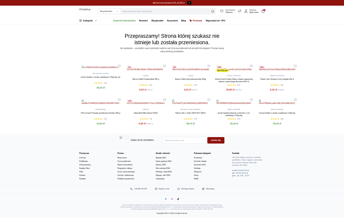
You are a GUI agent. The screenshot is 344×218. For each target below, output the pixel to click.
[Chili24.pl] (86, 11)
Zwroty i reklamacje (125, 175)
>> (189, 3)
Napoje (146, 109)
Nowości (143, 20)
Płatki (196, 179)
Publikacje (83, 161)
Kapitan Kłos (84, 168)
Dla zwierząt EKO (163, 168)
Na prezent (172, 20)
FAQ (81, 172)
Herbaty (197, 168)
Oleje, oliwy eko (234, 75)
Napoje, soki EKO (163, 175)
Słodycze (197, 172)
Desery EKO (161, 165)
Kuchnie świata (200, 161)
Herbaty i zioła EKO (164, 172)
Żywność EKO (200, 165)
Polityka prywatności (125, 179)
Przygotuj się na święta (190, 109)
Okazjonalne (157, 20)
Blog (183, 20)
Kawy (196, 175)
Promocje (197, 20)
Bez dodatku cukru (100, 73)
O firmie (82, 158)
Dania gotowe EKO (163, 161)
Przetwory (198, 158)
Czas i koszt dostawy (126, 172)
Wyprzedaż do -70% (215, 20)
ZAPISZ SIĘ (216, 140)
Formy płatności (124, 161)
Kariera (82, 175)
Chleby (146, 75)
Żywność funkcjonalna (124, 20)
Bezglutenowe (234, 109)
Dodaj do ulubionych (119, 66)
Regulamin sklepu (124, 168)
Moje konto (122, 158)
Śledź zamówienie (124, 165)
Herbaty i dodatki (277, 75)
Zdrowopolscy (85, 165)
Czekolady (160, 179)
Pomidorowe (100, 109)
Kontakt (82, 179)
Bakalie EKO (161, 158)
